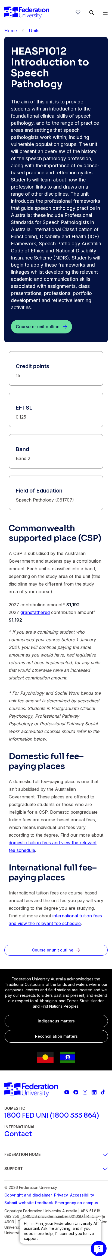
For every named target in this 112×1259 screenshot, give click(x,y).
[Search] (91, 13)
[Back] (22, 30)
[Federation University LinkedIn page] (93, 1092)
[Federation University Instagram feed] (84, 1092)
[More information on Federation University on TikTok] (103, 1092)
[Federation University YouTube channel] (66, 1092)
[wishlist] (78, 13)
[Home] (26, 13)
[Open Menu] (105, 13)
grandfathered (35, 612)
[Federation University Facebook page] (75, 1092)
